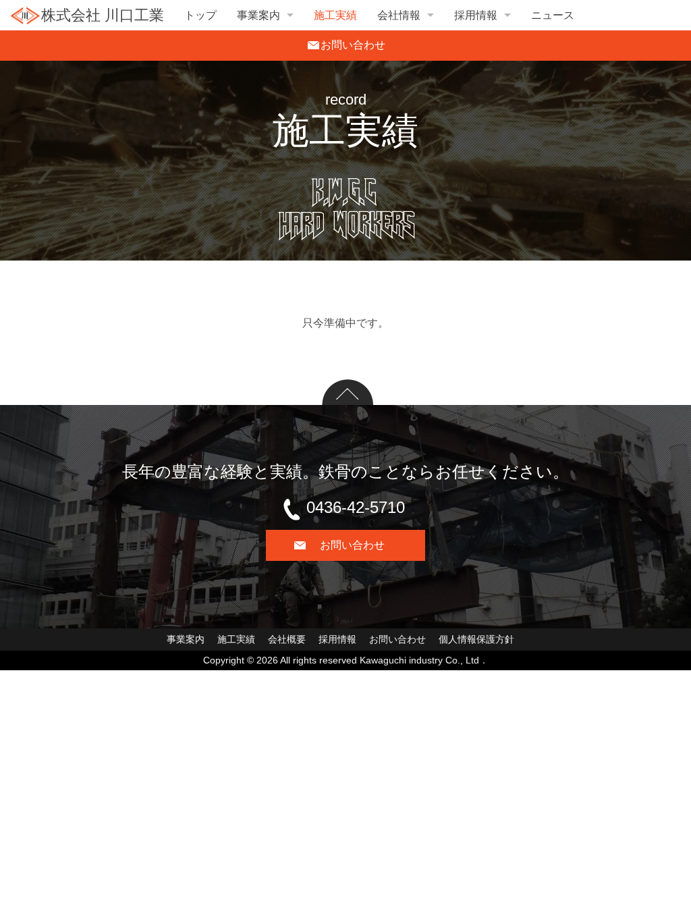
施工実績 (335, 15)
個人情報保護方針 (476, 639)
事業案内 (258, 15)
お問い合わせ (397, 639)
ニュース (552, 15)
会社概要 (287, 639)
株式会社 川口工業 (102, 15)
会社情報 (398, 15)
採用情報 (475, 15)
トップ (200, 15)
